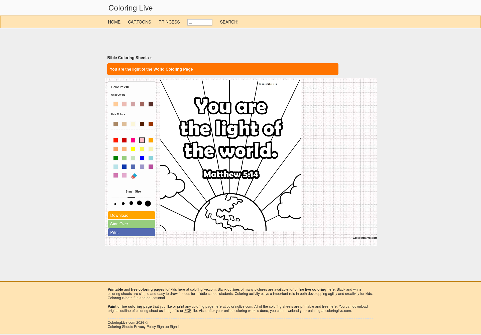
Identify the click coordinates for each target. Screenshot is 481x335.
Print (114, 232)
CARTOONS (139, 22)
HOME (114, 22)
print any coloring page (195, 306)
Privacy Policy (145, 326)
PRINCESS (169, 22)
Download (119, 215)
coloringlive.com (338, 310)
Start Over (119, 224)
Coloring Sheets (120, 326)
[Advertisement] (240, 42)
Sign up (163, 326)
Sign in (175, 326)
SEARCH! (229, 22)
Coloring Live (130, 7)
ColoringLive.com (121, 322)
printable (307, 306)
